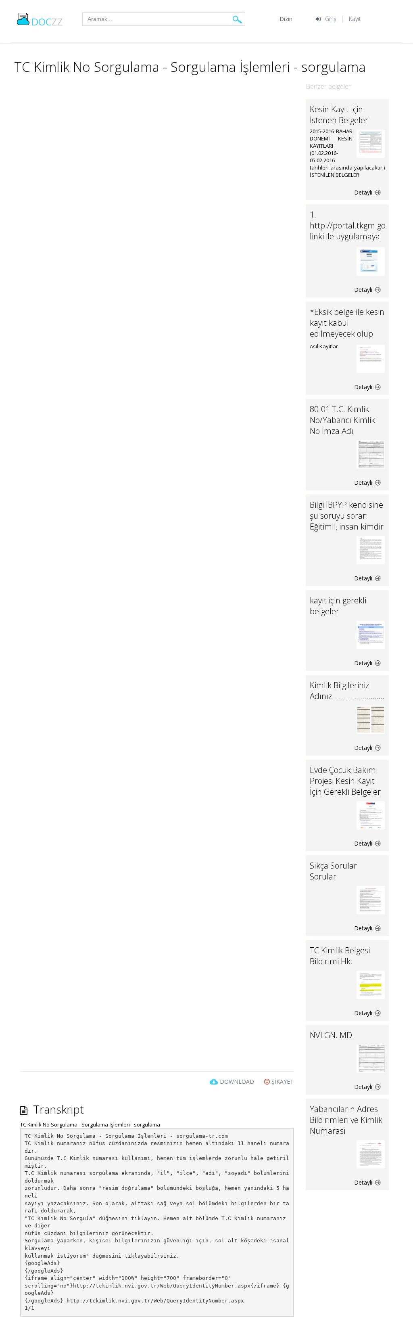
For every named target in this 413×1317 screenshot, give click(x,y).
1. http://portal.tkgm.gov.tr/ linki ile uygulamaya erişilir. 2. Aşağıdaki (355, 231)
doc (47, 21)
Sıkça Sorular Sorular (333, 871)
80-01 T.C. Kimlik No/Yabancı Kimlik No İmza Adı (342, 420)
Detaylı (364, 192)
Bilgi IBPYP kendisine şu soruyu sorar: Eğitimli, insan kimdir (347, 515)
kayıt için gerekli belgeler (338, 606)
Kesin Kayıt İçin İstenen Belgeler (339, 115)
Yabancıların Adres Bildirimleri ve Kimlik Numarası (346, 1119)
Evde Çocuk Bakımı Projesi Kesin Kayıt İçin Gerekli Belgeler (345, 780)
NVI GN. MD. (332, 1035)
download (237, 1081)
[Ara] (237, 19)
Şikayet (282, 1081)
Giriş (330, 19)
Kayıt (355, 19)
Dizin (286, 19)
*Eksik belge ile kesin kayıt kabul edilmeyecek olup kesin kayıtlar (347, 328)
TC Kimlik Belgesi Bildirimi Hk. (340, 956)
